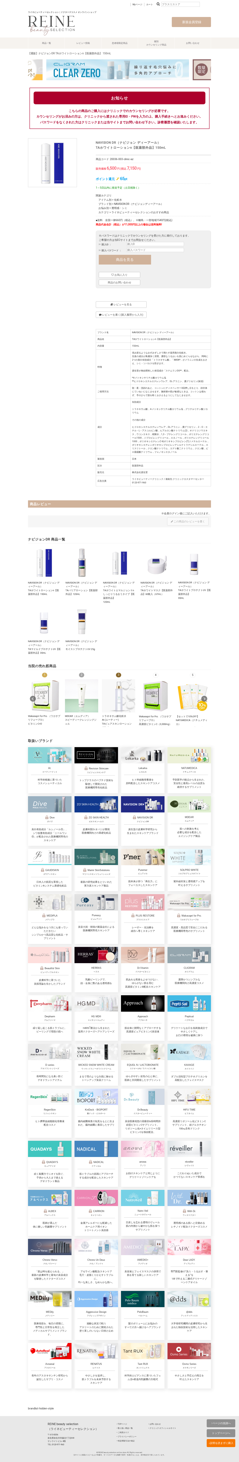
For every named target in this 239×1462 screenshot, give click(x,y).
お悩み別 (103, 208)
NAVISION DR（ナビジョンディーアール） (138, 203)
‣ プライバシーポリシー (126, 1437)
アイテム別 (104, 199)
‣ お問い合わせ (154, 1424)
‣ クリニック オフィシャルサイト (162, 1428)
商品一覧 (46, 43)
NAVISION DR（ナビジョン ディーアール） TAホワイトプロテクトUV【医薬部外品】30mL (194, 590)
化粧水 (118, 199)
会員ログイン (172, 513)
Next (204, 699)
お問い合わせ (192, 43)
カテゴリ (103, 212)
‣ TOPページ (122, 1424)
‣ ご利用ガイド (123, 1432)
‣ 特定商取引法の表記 (126, 1441)
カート (149, 4)
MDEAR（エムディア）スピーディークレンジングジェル (81, 720)
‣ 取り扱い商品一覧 (125, 1428)
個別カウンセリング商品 (156, 43)
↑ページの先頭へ (221, 1423)
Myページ (137, 4)
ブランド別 (104, 203)
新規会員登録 (191, 22)
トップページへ (221, 1433)
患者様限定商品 (120, 43)
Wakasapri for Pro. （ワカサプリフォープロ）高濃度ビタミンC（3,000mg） (155, 720)
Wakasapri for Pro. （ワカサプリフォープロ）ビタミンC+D (44, 720)
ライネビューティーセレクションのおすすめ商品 (140, 212)
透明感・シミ (119, 208)
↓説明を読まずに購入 (221, 1442)
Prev (33, 699)
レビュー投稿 (83, 43)
